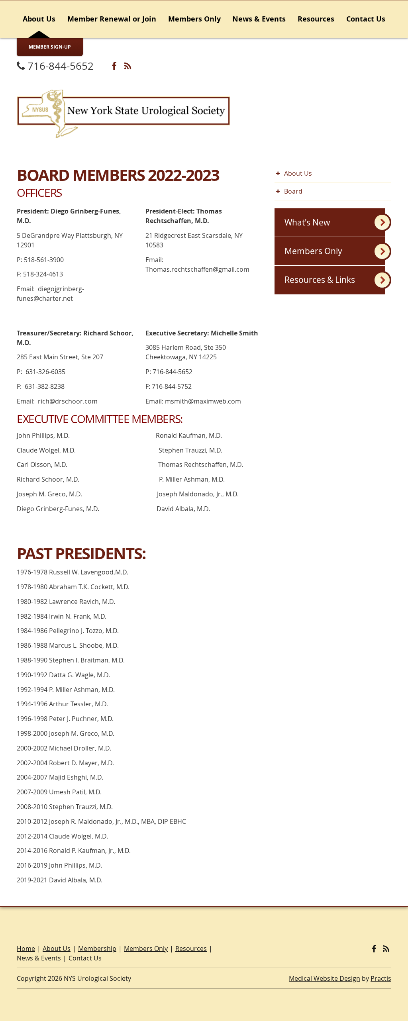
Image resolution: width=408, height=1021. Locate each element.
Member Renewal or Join (111, 19)
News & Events (259, 19)
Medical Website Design (324, 978)
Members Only (194, 19)
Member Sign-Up (50, 46)
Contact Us (365, 19)
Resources (316, 19)
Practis (381, 978)
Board (293, 191)
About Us (39, 19)
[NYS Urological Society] (123, 113)
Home (26, 948)
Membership (97, 948)
